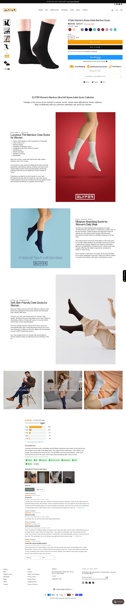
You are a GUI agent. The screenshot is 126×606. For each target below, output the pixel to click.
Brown (70, 29)
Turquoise (115, 29)
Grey (82, 29)
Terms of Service (33, 584)
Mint (94, 29)
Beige (74, 29)
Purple (98, 29)
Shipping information (95, 76)
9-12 (77, 37)
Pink (107, 29)
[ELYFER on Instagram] (83, 583)
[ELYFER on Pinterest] (93, 583)
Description (95, 71)
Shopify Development (70, 598)
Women (40, 10)
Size (69, 34)
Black (90, 29)
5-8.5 (71, 37)
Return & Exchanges (33, 574)
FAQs (29, 569)
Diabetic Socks (54, 10)
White (78, 29)
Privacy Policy (32, 576)
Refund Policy (32, 579)
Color (73, 26)
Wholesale (64, 10)
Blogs (72, 10)
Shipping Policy (32, 581)
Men (46, 10)
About (78, 10)
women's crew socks (20, 165)
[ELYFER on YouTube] (90, 583)
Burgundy (102, 29)
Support (30, 571)
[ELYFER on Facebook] (86, 583)
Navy (86, 29)
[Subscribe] (107, 577)
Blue (111, 29)
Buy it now (95, 47)
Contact (85, 10)
